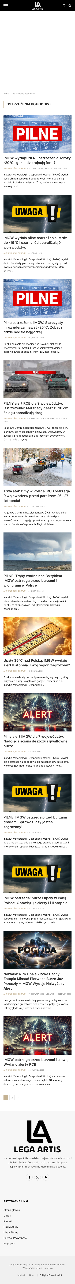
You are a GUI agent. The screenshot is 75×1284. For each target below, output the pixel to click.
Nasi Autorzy (10, 1226)
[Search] (70, 6)
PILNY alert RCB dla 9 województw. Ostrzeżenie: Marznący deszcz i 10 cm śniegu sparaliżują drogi (35, 408)
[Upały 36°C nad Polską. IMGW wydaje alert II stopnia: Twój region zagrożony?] (37, 636)
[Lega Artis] (37, 5)
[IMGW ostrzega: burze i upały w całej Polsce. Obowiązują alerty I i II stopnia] (37, 874)
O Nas (7, 1215)
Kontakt (7, 1221)
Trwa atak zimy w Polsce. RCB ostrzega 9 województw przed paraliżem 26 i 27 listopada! (36, 496)
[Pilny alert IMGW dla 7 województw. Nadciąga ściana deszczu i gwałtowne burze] (37, 712)
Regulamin (9, 1243)
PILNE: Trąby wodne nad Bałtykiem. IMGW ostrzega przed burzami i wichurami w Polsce (33, 580)
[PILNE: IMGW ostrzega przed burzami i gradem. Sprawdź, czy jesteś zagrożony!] (37, 793)
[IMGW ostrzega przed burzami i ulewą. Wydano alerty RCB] (37, 1035)
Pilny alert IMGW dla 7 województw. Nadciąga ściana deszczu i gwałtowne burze (35, 741)
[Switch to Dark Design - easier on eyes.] (64, 5)
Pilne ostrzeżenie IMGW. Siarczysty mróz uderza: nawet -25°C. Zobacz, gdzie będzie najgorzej (33, 327)
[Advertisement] (37, 48)
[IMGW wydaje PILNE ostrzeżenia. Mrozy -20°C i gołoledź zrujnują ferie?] (37, 134)
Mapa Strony (10, 1232)
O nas (32, 1275)
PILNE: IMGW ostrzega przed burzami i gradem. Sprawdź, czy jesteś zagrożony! (36, 822)
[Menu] (5, 6)
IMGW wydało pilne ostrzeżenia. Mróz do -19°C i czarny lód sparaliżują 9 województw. (35, 242)
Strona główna (11, 1209)
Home (6, 93)
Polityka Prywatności (15, 1237)
